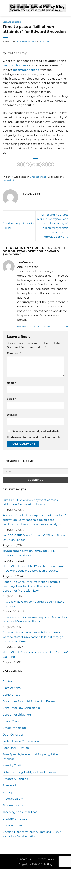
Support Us (24, 859)
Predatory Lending (15, 778)
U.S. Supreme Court (16, 818)
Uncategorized (12, 22)
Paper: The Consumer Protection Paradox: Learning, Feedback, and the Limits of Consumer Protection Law (31, 586)
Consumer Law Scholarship (21, 708)
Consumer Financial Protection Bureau (29, 701)
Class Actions (12, 688)
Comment (14, 353)
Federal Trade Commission (21, 741)
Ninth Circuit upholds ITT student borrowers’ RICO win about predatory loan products (33, 568)
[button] (5, 8)
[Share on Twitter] (32, 164)
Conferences (11, 694)
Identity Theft (12, 765)
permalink (8, 180)
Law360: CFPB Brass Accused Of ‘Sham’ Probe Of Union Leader (34, 537)
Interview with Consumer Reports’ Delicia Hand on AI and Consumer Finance (35, 619)
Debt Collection (13, 734)
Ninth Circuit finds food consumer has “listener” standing (35, 655)
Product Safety (13, 798)
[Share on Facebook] (26, 164)
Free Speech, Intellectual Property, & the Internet (30, 757)
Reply (65, 326)
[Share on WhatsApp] (20, 164)
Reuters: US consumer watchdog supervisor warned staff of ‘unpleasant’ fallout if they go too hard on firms (33, 637)
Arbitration (10, 681)
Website (12, 414)
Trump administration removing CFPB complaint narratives (29, 553)
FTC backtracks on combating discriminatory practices (33, 604)
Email (11, 398)
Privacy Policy (45, 859)
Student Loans (13, 805)
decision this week (15, 65)
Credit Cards (11, 721)
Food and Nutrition (16, 747)
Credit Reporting (14, 728)
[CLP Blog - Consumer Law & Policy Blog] (37, 8)
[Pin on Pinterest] (45, 164)
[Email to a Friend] (39, 164)
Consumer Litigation (17, 714)
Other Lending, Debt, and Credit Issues (29, 772)
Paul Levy (45, 41)
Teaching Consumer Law (20, 812)
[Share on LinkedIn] (51, 164)
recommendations (26, 69)
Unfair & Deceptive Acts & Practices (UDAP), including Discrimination (32, 834)
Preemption (11, 785)
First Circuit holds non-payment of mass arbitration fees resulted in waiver (30, 502)
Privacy (7, 792)
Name (11, 382)
